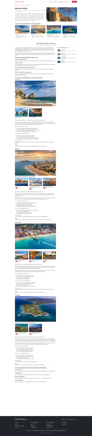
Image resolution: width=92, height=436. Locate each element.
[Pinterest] (71, 419)
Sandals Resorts (61, 1)
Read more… (34, 20)
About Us (16, 424)
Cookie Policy (48, 430)
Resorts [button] (50, 1)
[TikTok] (76, 419)
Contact (16, 427)
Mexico (22, 5)
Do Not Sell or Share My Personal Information (58, 430)
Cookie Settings (42, 430)
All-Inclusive (48, 424)
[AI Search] (70, 2)
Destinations (55, 1)
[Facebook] (63, 419)
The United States (33, 427)
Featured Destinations (34, 422)
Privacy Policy (28, 430)
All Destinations (17, 5)
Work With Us (64, 424)
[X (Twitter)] (65, 419)
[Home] (21, 419)
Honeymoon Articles (50, 422)
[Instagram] (68, 419)
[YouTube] (73, 419)
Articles (66, 1)
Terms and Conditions (35, 430)
